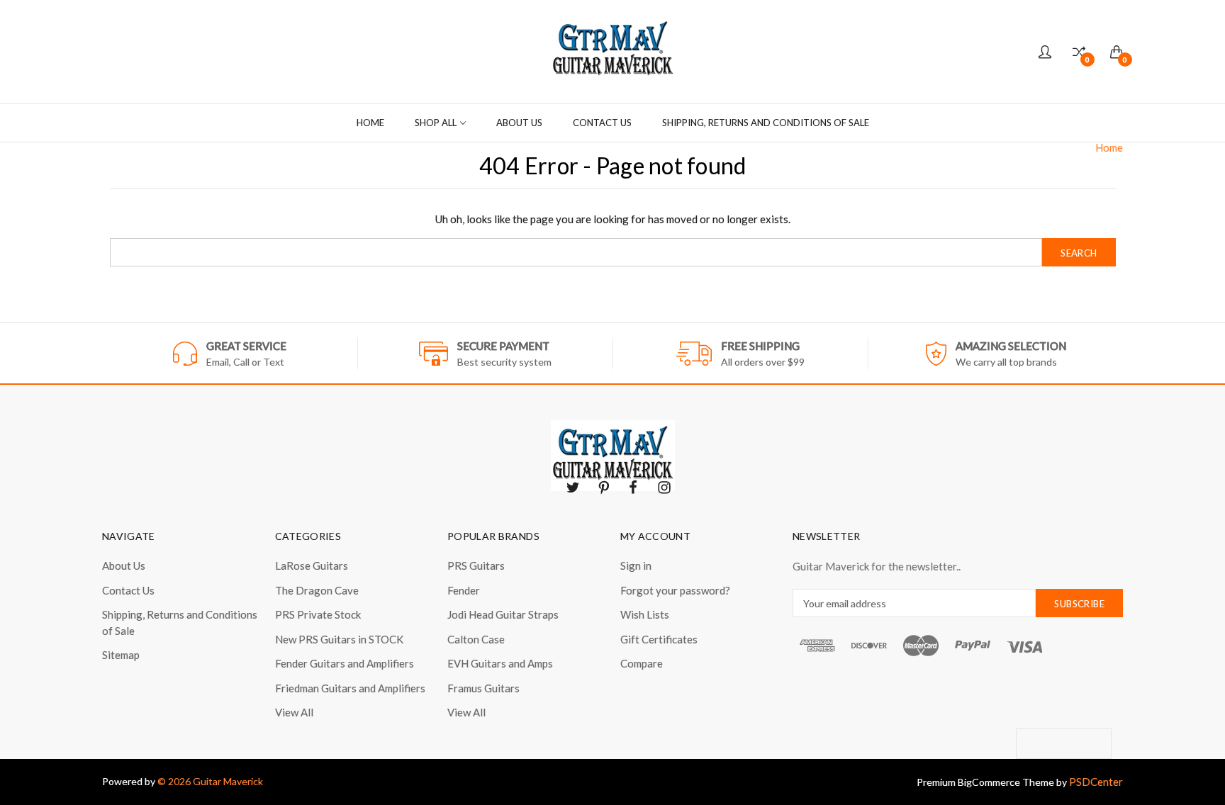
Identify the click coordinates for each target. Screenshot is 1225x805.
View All (294, 712)
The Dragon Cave (317, 590)
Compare (641, 663)
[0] (1079, 52)
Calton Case (476, 639)
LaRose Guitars (311, 565)
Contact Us (602, 122)
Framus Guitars (483, 688)
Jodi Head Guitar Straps (503, 614)
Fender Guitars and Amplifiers (344, 663)
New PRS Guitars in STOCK (339, 639)
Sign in (635, 565)
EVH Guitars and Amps (500, 663)
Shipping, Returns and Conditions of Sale (765, 122)
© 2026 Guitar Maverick (210, 781)
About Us (519, 122)
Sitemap (121, 654)
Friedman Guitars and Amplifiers (350, 688)
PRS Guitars (476, 565)
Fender (463, 590)
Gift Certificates (659, 639)
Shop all (436, 122)
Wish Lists (644, 614)
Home (370, 122)
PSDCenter (1096, 781)
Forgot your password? (675, 590)
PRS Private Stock (318, 614)
